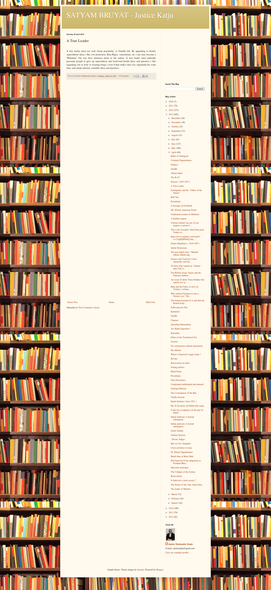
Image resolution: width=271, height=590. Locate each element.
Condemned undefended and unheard (187, 384)
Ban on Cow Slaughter (181, 443)
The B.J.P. (175, 177)
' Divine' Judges (178, 439)
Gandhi (174, 168)
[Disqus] (111, 126)
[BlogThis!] (137, 76)
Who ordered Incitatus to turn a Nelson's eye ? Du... (185, 295)
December (176, 118)
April (174, 152)
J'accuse (174, 341)
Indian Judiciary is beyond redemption (182, 418)
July (173, 139)
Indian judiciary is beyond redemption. (182, 425)
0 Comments (124, 76)
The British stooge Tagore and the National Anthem (186, 274)
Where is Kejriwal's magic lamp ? (186, 354)
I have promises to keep (181, 447)
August (174, 135)
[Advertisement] (111, 276)
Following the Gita (179, 307)
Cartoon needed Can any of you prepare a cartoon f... (185, 224)
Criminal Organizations (181, 160)
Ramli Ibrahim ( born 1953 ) (183, 401)
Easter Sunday (177, 430)
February (175, 498)
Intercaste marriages (180, 467)
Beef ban (175, 197)
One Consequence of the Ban (183, 392)
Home (111, 302)
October (175, 126)
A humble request (178, 218)
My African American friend (183, 209)
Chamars (174, 320)
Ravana (174, 358)
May (173, 147)
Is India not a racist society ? (183, 480)
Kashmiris (175, 311)
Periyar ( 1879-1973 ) (180, 181)
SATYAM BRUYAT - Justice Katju (119, 15)
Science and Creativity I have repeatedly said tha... (184, 260)
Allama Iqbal (176, 173)
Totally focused (177, 397)
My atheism (176, 350)
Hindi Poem (176, 371)
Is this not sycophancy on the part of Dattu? (187, 411)
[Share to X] (140, 76)
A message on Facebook (181, 205)
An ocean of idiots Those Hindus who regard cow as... (187, 281)
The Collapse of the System (183, 471)
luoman (140, 569)
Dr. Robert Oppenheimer (182, 452)
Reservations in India (180, 362)
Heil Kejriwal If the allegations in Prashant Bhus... (186, 462)
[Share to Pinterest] (146, 76)
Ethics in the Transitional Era (184, 337)
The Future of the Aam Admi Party (186, 484)
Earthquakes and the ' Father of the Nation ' (186, 191)
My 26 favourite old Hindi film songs (187, 405)
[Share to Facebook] (143, 76)
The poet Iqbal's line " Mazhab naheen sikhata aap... (184, 253)
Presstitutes (176, 201)
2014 (171, 508)
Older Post (150, 302)
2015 (171, 114)
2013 (171, 512)
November (176, 122)
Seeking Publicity (178, 388)
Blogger (159, 569)
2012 (171, 516)
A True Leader (177, 185)
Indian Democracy (179, 247)
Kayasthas (175, 333)
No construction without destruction (187, 345)
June (173, 143)
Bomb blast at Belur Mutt (182, 456)
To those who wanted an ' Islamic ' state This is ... (186, 267)
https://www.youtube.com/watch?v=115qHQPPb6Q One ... (185, 238)
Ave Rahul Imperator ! (181, 328)
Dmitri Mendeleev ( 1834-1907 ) (185, 243)
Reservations (176, 476)
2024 (171, 101)
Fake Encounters (178, 380)
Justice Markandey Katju (180, 544)
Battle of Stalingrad (179, 155)
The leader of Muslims (181, 488)
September (176, 130)
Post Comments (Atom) (89, 307)
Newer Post (72, 302)
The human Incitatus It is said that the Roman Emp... (187, 302)
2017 (171, 105)
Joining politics (177, 367)
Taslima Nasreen (178, 434)
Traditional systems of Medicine (185, 214)
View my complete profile (177, 552)
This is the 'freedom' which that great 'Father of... (187, 231)
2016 (171, 110)
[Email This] (134, 76)
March (174, 494)
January (175, 502)
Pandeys (174, 164)
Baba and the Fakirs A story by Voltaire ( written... (184, 288)
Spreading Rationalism (181, 324)
